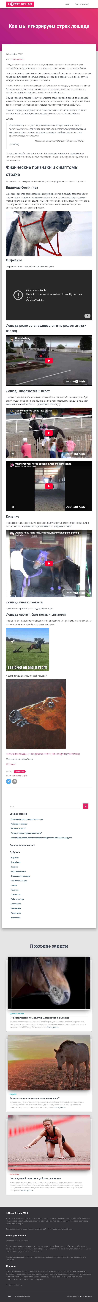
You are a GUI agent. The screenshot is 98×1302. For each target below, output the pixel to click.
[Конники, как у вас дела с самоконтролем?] (49, 1062)
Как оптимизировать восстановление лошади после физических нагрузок (41, 838)
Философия (16, 917)
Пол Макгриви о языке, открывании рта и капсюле (39, 1017)
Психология (20, 771)
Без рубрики (16, 862)
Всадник (14, 867)
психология (16, 775)
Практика (15, 890)
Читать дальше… (52, 1027)
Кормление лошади (19, 881)
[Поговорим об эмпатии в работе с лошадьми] (49, 1143)
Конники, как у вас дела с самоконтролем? (35, 1098)
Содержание (16, 904)
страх (24, 775)
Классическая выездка (20, 876)
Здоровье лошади (18, 871)
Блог (67, 4)
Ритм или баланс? (18, 828)
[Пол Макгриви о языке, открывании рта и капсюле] (49, 983)
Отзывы (14, 885)
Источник (11, 764)
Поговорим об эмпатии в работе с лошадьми (35, 1178)
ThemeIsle (88, 1297)
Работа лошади (17, 899)
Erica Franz (18, 59)
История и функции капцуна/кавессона (27, 819)
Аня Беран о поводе (19, 824)
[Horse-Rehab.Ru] (20, 4)
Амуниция (15, 858)
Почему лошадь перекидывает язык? (26, 833)
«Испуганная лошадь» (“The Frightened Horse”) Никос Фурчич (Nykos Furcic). (43, 753)
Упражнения (16, 908)
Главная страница (82, 4)
